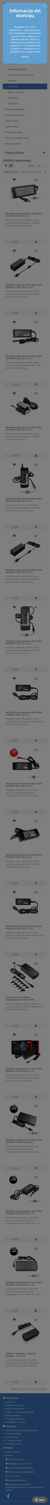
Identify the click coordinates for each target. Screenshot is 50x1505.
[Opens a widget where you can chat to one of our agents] (39, 1500)
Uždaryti (25, 56)
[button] (44, 5)
